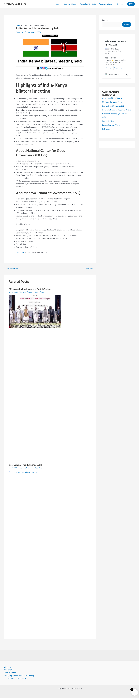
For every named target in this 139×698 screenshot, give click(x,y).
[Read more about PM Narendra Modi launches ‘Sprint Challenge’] (35, 311)
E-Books (120, 4)
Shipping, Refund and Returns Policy (19, 675)
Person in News (108, 121)
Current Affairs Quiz (87, 4)
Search (105, 20)
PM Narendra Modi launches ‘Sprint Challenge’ (31, 289)
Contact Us (8, 670)
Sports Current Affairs (111, 125)
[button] (131, 4)
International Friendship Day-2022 (25, 465)
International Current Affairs (113, 106)
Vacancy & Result (106, 4)
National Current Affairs (112, 102)
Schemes (106, 129)
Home (58, 4)
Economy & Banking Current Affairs (116, 110)
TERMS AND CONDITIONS (15, 678)
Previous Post (11, 269)
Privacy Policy (10, 673)
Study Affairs (15, 4)
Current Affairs (70, 4)
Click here (20, 252)
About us (7, 667)
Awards (105, 133)
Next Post (90, 269)
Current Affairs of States (112, 98)
